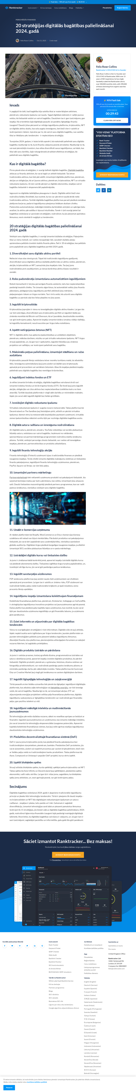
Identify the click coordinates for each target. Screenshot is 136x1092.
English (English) (90, 982)
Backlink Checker (55, 958)
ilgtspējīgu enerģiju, (59, 687)
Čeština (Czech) (90, 1026)
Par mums (112, 949)
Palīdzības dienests (91, 973)
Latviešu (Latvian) (90, 1053)
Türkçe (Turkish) (90, 1016)
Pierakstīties (56, 860)
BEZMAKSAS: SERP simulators (60, 972)
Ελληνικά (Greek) (90, 1033)
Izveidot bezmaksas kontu (67, 855)
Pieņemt (9, 1087)
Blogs (71, 8)
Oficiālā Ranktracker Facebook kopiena (20, 946)
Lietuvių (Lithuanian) (91, 1049)
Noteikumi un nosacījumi (93, 945)
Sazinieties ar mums (115, 946)
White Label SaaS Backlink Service (61, 981)
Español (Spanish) (90, 988)
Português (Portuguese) (93, 1009)
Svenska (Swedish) (90, 1012)
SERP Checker (54, 952)
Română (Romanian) (91, 1056)
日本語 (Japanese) (90, 999)
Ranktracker (13, 7)
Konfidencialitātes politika (93, 948)
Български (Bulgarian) (92, 1022)
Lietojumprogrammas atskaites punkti (92, 968)
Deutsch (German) (91, 985)
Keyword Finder (55, 948)
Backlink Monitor (55, 962)
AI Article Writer (55, 969)
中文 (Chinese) (89, 1019)
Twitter (27, 946)
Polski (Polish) (89, 1005)
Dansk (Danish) (89, 1029)
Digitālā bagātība (76, 170)
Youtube (12, 946)
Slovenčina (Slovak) (91, 1060)
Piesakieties (107, 8)
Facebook (5, 946)
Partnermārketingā (18, 477)
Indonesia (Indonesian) (92, 1046)
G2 (42, 946)
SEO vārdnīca (54, 994)
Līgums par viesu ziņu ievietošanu (61, 1005)
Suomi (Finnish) (89, 1039)
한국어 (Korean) (90, 1070)
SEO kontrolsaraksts (56, 965)
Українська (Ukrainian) (92, 1066)
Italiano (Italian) (90, 995)
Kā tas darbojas (46, 8)
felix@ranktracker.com (116, 969)
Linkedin (35, 946)
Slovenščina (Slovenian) (92, 1063)
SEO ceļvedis (53, 998)
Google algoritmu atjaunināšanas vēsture (64, 1008)
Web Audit (53, 955)
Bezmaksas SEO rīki (56, 1001)
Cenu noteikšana (60, 8)
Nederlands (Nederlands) (93, 1002)
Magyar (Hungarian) (91, 1043)
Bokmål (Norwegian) (91, 1073)
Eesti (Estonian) (90, 1036)
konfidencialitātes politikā (37, 1082)
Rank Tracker (53, 945)
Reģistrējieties (122, 8)
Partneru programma (56, 988)
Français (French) (90, 992)
